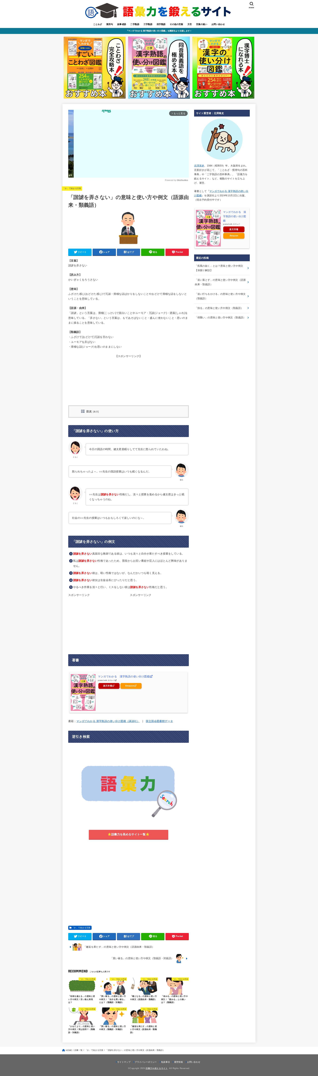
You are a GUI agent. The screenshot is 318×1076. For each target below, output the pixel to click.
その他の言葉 (176, 24)
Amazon (129, 686)
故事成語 (121, 24)
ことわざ (97, 24)
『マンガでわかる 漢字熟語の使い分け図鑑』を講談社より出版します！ (159, 31)
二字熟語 (134, 24)
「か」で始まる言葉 (72, 188)
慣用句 (109, 24)
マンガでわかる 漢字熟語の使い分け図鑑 (124, 676)
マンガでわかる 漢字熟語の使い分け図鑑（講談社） (108, 721)
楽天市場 (107, 686)
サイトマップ (124, 1062)
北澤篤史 (199, 165)
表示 (96, 412)
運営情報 (178, 1062)
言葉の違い (201, 24)
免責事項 (165, 1062)
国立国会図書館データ (159, 721)
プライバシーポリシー (146, 1062)
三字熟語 (148, 24)
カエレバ (111, 680)
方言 (189, 24)
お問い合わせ (218, 24)
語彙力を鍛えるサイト (157, 1068)
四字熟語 (161, 24)
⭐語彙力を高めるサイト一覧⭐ (128, 834)
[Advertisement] (128, 382)
